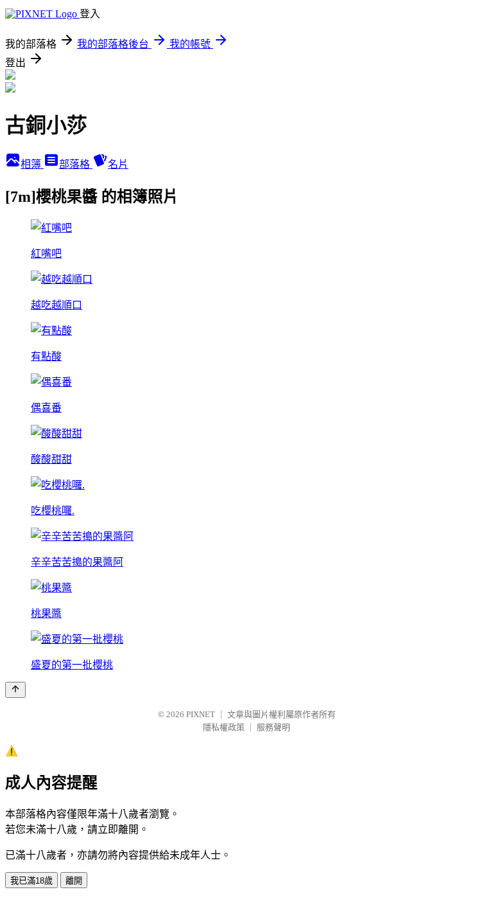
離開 (73, 881)
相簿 (32, 164)
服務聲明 (273, 727)
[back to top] (15, 690)
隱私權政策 (224, 727)
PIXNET (200, 714)
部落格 (75, 164)
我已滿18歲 (31, 881)
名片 (118, 164)
